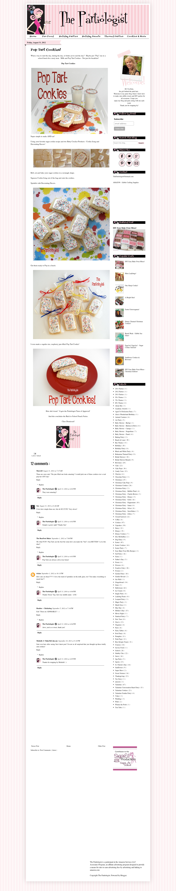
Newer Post (35, 746)
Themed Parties (113, 36)
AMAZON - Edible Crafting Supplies (126, 182)
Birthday (118, 445)
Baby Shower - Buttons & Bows (126, 426)
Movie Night (119, 613)
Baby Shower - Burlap (123, 423)
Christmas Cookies (121, 485)
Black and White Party (123, 451)
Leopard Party (120, 599)
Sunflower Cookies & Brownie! (132, 358)
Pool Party (119, 633)
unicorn (118, 682)
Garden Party (120, 573)
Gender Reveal (120, 576)
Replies (41, 485)
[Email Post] (34, 453)
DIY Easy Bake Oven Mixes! (124, 227)
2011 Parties (119, 389)
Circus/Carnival (120, 517)
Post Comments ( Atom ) (48, 750)
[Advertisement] (68, 725)
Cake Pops (119, 468)
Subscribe (118, 119)
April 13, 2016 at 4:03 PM (67, 556)
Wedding (118, 699)
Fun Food (48, 36)
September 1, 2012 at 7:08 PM (62, 538)
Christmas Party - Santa (123, 505)
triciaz (38, 573)
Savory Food (119, 647)
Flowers (118, 565)
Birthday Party (120, 448)
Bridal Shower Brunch (123, 460)
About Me (118, 406)
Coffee (117, 519)
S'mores (118, 645)
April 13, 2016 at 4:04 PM (67, 591)
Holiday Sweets (91, 36)
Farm (117, 556)
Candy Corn (119, 471)
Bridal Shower (120, 457)
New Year (118, 619)
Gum (117, 585)
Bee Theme (119, 443)
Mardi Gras (119, 605)
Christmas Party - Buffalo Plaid (126, 491)
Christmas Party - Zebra (123, 514)
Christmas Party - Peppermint (125, 502)
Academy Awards (121, 408)
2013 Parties (119, 394)
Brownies (118, 463)
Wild (117, 702)
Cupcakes (118, 525)
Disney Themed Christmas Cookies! (134, 322)
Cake (117, 465)
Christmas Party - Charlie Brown (126, 494)
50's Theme (119, 397)
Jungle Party (119, 593)
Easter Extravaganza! (132, 309)
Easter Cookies (120, 545)
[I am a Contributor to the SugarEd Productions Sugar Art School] (125, 770)
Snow (117, 656)
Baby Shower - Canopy (123, 428)
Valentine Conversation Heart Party (127, 687)
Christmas (118, 480)
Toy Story (118, 679)
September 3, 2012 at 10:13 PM (52, 573)
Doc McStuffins (120, 537)
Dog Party (119, 539)
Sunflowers (119, 667)
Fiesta (117, 562)
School (39, 456)
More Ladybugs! (130, 273)
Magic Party (119, 602)
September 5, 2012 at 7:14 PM (62, 608)
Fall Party (118, 554)
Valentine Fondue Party (123, 693)
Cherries (118, 474)
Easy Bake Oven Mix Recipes (125, 551)
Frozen (117, 571)
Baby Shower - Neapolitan (124, 431)
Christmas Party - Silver (123, 508)
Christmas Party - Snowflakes (125, 511)
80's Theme (119, 403)
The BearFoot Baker (43, 538)
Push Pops (119, 639)
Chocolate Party (120, 477)
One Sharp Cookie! (131, 285)
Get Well (118, 579)
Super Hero (119, 670)
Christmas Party (120, 488)
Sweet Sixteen (120, 673)
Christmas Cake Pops (122, 482)
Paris (117, 628)
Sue (37, 506)
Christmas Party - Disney (124, 497)
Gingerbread (119, 582)
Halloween (119, 588)
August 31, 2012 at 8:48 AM (49, 506)
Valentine (118, 684)
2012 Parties (119, 391)
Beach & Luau (120, 440)
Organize (118, 625)
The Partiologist (48, 489)
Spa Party (118, 659)
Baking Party (120, 437)
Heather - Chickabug (44, 608)
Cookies (118, 522)
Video (117, 696)
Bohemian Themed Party (124, 454)
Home (33, 36)
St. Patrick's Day (121, 665)
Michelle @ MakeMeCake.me (47, 641)
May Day (118, 608)
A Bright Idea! (130, 297)
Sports (117, 662)
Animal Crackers (121, 417)
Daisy (117, 528)
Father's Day (119, 559)
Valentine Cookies (121, 690)
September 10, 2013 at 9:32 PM (69, 641)
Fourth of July (120, 568)
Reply (38, 480)
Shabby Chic (119, 653)
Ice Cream (119, 591)
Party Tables (119, 630)
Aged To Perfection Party (124, 411)
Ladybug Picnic (120, 596)
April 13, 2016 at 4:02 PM (67, 489)
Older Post (101, 746)
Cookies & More (136, 36)
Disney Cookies (120, 534)
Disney (117, 531)
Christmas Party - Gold (123, 499)
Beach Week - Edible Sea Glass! (133, 334)
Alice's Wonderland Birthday (125, 414)
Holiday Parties (68, 36)
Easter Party (119, 548)
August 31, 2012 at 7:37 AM (52, 471)
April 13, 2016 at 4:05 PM (67, 659)
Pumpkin (118, 636)
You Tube (118, 707)
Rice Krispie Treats (122, 642)
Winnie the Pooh (121, 704)
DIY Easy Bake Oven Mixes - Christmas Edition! (135, 370)
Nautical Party (120, 616)
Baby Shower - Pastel (122, 434)
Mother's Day (120, 610)
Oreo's (117, 622)
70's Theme (119, 400)
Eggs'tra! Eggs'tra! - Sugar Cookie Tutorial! (134, 346)
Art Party (118, 420)
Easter (117, 542)
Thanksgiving (120, 676)
